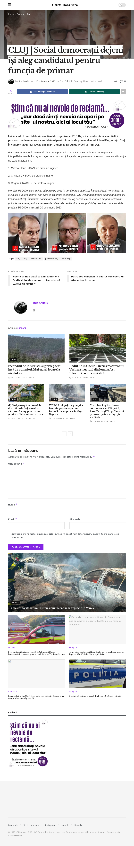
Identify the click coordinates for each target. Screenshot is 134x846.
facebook (13, 825)
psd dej (66, 259)
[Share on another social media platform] (123, 91)
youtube (35, 825)
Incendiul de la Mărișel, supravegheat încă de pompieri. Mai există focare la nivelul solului (34, 369)
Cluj (28, 14)
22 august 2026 (79, 378)
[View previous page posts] (64, 433)
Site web (74, 519)
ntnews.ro (36, 259)
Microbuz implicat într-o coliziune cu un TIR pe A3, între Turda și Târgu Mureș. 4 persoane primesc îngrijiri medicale (107, 411)
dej (25, 259)
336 (33, 418)
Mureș (15, 602)
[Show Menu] (9, 5)
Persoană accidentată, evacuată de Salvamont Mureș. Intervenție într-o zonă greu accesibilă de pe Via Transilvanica (36, 653)
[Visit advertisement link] (67, 114)
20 (32, 378)
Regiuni (20, 14)
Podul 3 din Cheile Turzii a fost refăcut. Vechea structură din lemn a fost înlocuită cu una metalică (96, 369)
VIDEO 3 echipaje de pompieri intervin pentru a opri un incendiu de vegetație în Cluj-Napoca (66, 410)
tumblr (65, 825)
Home (11, 14)
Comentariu (16, 463)
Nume (12, 504)
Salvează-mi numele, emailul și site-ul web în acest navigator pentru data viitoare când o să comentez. (65, 536)
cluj (18, 259)
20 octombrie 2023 (45, 81)
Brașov (73, 647)
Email (12, 519)
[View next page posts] (70, 433)
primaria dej (51, 259)
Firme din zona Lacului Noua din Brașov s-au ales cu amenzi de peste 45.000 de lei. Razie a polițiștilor (96, 653)
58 (73, 418)
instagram (50, 825)
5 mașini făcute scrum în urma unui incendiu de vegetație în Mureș (52, 608)
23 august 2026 (18, 378)
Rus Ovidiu (23, 81)
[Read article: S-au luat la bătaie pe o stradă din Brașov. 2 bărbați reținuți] (97, 674)
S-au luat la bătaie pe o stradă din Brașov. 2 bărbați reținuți (94, 696)
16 (93, 378)
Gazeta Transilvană (65, 5)
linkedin (79, 825)
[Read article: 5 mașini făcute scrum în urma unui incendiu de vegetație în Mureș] (67, 582)
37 (113, 421)
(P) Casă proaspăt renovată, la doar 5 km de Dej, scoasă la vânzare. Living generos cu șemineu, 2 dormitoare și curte (26, 410)
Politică (68, 81)
